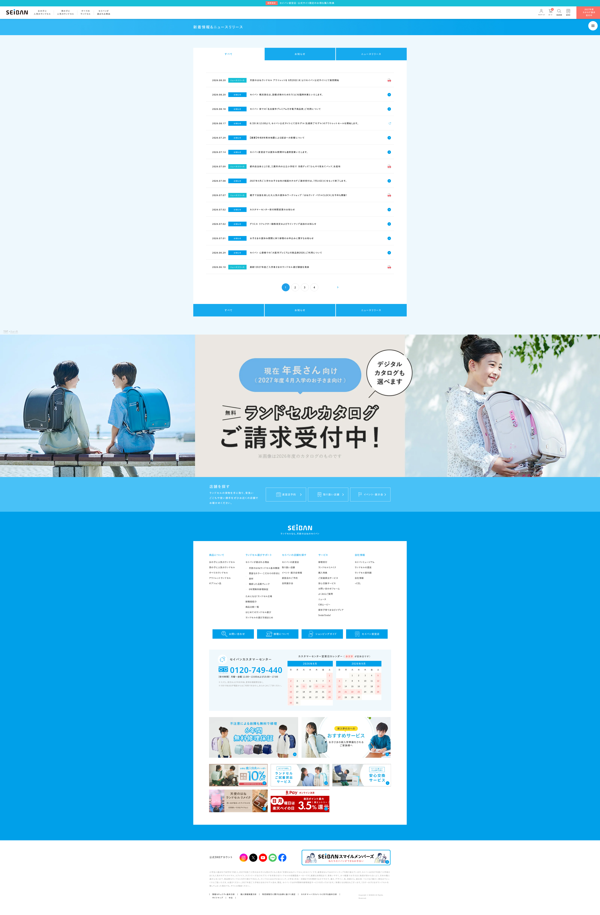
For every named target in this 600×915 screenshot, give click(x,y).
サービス (323, 555)
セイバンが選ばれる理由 (257, 562)
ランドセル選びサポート (258, 555)
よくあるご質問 (325, 594)
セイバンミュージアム (365, 562)
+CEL (358, 583)
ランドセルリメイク (327, 567)
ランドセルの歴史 (363, 567)
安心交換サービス (327, 583)
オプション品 (215, 583)
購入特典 (322, 573)
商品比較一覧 (252, 607)
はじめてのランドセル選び (258, 612)
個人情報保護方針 (248, 894)
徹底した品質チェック (259, 584)
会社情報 (360, 555)
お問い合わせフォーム (329, 589)
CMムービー (324, 605)
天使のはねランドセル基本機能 (264, 568)
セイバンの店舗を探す (294, 555)
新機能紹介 (251, 602)
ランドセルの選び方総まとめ (259, 618)
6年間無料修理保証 (258, 589)
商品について (216, 555)
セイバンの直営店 (290, 562)
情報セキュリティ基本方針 (223, 894)
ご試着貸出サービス (328, 578)
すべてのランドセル (218, 573)
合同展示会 (287, 583)
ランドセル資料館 (363, 573)
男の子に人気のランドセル (222, 567)
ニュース (14, 331)
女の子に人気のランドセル (222, 562)
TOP (5, 331)
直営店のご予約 (290, 578)
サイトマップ (217, 898)
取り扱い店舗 (288, 567)
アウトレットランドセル (220, 578)
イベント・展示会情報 (292, 573)
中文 (231, 898)
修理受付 (322, 562)
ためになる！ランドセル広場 (258, 596)
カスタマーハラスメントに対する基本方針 (319, 894)
